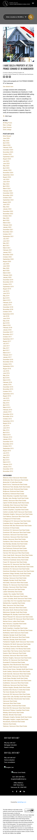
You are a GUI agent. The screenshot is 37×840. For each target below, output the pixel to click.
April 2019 (6, 298)
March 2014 (6, 435)
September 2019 (8, 286)
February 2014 (7, 437)
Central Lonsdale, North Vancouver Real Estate (17, 512)
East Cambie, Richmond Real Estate (14, 546)
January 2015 (7, 412)
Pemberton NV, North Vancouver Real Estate (17, 644)
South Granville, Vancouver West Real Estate (17, 674)
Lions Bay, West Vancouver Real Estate (15, 596)
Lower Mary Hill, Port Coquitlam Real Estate (16, 601)
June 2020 (6, 266)
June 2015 (6, 400)
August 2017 (7, 341)
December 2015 (8, 387)
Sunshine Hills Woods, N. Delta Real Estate (16, 690)
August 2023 (7, 202)
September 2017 (8, 339)
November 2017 (8, 334)
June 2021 (6, 241)
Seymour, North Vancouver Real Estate (15, 667)
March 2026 (6, 145)
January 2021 (7, 252)
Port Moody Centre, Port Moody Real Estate (17, 649)
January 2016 (7, 384)
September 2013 (8, 448)
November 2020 (8, 254)
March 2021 (6, 248)
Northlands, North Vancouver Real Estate (15, 633)
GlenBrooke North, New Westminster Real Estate (18, 567)
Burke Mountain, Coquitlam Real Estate (15, 496)
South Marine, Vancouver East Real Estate (16, 676)
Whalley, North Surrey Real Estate (13, 712)
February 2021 (7, 250)
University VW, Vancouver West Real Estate (16, 694)
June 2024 (6, 182)
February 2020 (7, 275)
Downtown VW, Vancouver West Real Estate (16, 532)
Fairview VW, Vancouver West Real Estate (16, 553)
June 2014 (6, 428)
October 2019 (7, 284)
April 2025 (6, 168)
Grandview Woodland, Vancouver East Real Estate (18, 571)
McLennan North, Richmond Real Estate (15, 610)
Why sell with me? (10, 757)
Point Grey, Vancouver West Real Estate (15, 646)
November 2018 (8, 309)
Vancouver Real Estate (10, 701)
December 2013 (8, 441)
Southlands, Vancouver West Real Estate (15, 683)
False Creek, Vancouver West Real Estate (16, 557)
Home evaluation (9, 760)
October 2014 (7, 419)
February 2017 (7, 355)
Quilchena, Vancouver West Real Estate (15, 655)
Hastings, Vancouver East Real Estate (14, 578)
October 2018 (7, 311)
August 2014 (7, 423)
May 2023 (6, 207)
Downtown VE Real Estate (11, 528)
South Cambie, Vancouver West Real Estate (16, 671)
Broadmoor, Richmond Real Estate (13, 494)
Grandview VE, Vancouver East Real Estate (16, 569)
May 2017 (6, 348)
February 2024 (7, 191)
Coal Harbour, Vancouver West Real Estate (16, 516)
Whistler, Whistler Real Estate (12, 715)
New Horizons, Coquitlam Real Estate (14, 624)
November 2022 (8, 213)
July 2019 (6, 291)
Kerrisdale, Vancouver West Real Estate (15, 582)
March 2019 (6, 300)
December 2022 (8, 211)
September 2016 (8, 366)
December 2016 (8, 359)
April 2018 (6, 323)
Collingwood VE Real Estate (11, 519)
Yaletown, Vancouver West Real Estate (15, 726)
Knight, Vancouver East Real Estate (14, 589)
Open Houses (7, 127)
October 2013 (7, 446)
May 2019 (6, 296)
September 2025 (8, 156)
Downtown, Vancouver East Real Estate (15, 535)
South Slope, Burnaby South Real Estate (15, 678)
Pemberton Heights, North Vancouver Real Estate (18, 642)
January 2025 (7, 170)
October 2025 (7, 154)
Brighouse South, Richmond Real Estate (15, 489)
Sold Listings (7, 129)
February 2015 (7, 410)
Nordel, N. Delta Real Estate (11, 626)
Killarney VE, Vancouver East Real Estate (15, 585)
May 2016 (6, 375)
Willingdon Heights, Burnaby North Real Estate (17, 717)
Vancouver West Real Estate (12, 703)
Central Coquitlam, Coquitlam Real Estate (15, 510)
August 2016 (7, 368)
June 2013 (6, 455)
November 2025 (8, 152)
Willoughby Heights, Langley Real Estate (15, 719)
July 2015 (6, 398)
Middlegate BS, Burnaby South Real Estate (16, 614)
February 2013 (7, 464)
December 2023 (8, 193)
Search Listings (9, 747)
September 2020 (8, 259)
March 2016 (6, 380)
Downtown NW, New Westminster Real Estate (17, 525)
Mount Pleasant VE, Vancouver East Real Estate (20, 74)
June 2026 (6, 138)
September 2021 (8, 236)
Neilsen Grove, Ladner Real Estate (13, 621)
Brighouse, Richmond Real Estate (13, 491)
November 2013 (8, 444)
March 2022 (6, 223)
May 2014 (6, 430)
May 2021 (6, 243)
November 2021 (8, 232)
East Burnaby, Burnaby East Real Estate (15, 544)
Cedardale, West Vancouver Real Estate (15, 505)
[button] (13, 791)
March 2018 (6, 325)
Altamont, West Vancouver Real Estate (15, 478)
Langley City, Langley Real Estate (13, 594)
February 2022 (7, 225)
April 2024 (6, 186)
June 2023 (6, 204)
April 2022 (6, 220)
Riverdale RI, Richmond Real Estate (14, 662)
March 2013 (6, 462)
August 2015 (7, 396)
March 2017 (6, 353)
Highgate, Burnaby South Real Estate (14, 580)
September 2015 (8, 394)
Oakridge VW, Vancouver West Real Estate (16, 637)
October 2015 (7, 391)
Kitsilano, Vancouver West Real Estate (15, 587)
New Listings (7, 125)
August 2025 (7, 159)
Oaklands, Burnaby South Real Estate (14, 635)
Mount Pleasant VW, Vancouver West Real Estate (18, 619)
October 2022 (7, 216)
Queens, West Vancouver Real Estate (14, 653)
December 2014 (8, 414)
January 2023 (7, 209)
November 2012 (8, 471)
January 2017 (7, 357)
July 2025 (6, 161)
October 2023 (7, 197)
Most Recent (7, 136)
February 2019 (7, 302)
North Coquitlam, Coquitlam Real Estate (15, 628)
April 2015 (6, 405)
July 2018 (6, 316)
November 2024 (8, 172)
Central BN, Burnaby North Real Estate (15, 507)
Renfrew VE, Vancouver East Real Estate (15, 660)
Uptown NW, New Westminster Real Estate (16, 699)
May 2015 (6, 403)
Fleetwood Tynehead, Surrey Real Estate (15, 560)
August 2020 (7, 261)
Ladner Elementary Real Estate (12, 592)
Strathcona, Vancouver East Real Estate (15, 685)
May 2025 (6, 166)
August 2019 (7, 289)
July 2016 (6, 371)
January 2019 (7, 305)
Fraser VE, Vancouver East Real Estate (15, 562)
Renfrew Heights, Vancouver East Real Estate (17, 658)
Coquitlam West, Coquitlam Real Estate (15, 523)
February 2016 (7, 382)
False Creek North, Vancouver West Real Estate (18, 555)
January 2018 (7, 330)
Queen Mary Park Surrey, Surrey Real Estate (16, 651)
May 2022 (6, 218)
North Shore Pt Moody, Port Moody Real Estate (18, 630)
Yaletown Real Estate (9, 724)
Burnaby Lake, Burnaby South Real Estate (16, 498)
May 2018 (6, 321)
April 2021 (6, 245)
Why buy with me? (9, 743)
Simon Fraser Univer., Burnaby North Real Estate (18, 669)
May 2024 (6, 184)
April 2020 (6, 270)
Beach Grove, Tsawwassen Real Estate (15, 484)
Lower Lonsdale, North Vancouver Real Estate (17, 598)
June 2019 (6, 293)
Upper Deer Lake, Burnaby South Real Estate (17, 696)
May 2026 (6, 141)
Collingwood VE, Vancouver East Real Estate (17, 521)
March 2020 (6, 273)
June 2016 (6, 373)
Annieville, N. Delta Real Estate (12, 482)
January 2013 (7, 467)
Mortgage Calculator (10, 745)
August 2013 (7, 451)
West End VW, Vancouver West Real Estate (16, 708)
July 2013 (6, 453)
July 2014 (6, 426)
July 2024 (6, 179)
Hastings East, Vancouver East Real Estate (16, 576)
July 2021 (6, 239)
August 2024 (7, 177)
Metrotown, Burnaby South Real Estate (15, 612)
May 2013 (6, 457)
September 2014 (8, 421)
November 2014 (8, 416)
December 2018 (8, 307)
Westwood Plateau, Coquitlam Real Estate (16, 710)
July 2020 (6, 264)
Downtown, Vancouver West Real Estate (15, 537)
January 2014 (7, 439)
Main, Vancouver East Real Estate (13, 605)
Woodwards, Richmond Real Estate (14, 722)
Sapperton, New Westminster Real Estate (16, 664)
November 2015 (8, 389)
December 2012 (8, 469)
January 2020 (7, 277)
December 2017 (8, 332)
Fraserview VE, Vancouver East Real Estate (16, 564)
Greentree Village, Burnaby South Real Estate (17, 573)
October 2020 (7, 257)
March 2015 (6, 407)
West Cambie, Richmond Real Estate (14, 706)
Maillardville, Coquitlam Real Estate (14, 603)
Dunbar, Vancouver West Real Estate (14, 539)
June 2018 (6, 318)
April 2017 (6, 350)
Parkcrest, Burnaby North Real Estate (14, 639)
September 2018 (8, 314)
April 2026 (6, 143)
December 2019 (8, 280)
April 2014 (6, 432)
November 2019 (8, 282)
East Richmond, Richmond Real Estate (15, 548)
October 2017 (7, 337)
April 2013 (6, 460)
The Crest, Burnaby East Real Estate (14, 692)
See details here (8, 86)
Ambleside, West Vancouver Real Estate (15, 480)
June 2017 (6, 346)
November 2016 (8, 362)
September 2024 (8, 175)
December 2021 (8, 229)
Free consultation (9, 762)
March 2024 (6, 188)
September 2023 (8, 200)
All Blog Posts (7, 123)
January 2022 (7, 227)
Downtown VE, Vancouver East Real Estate (16, 530)
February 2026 (7, 147)
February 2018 (7, 327)
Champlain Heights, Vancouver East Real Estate (18, 514)
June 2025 (6, 163)
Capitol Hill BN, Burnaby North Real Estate (16, 503)
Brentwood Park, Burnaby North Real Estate (16, 487)
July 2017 (6, 343)
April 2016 (6, 378)
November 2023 (8, 195)
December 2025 (8, 150)
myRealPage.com (21, 802)
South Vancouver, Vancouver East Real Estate (17, 680)
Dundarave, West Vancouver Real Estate (15, 541)
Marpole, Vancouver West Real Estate (15, 607)
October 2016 (7, 364)
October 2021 (7, 234)
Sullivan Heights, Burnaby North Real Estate (16, 687)
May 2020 (6, 268)
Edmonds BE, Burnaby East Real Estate (15, 551)
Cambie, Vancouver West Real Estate (14, 500)
